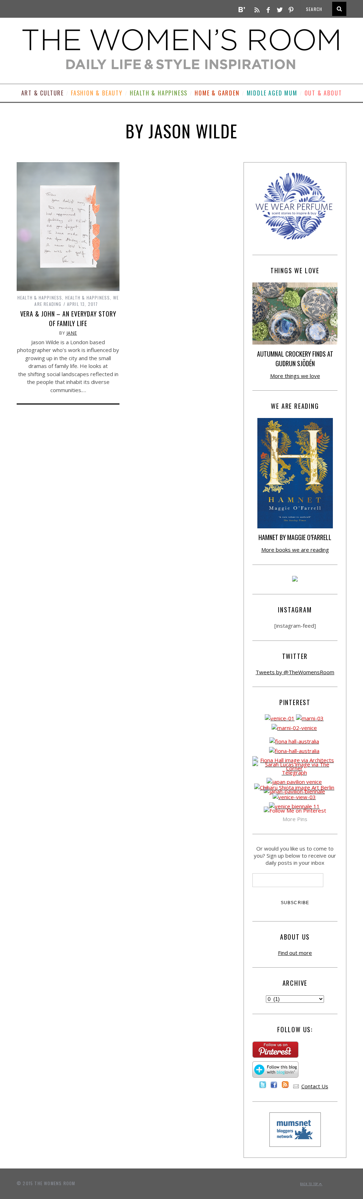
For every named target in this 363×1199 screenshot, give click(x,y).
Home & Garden (217, 93)
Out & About (323, 93)
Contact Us (314, 1086)
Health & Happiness (159, 93)
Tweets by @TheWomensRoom (295, 672)
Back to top (309, 1184)
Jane (72, 333)
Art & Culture (42, 93)
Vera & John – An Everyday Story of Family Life (68, 318)
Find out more (295, 952)
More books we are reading (295, 549)
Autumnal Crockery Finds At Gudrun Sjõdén (295, 358)
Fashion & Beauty (97, 93)
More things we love (295, 375)
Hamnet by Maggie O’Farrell (294, 537)
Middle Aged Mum (272, 93)
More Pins (295, 819)
